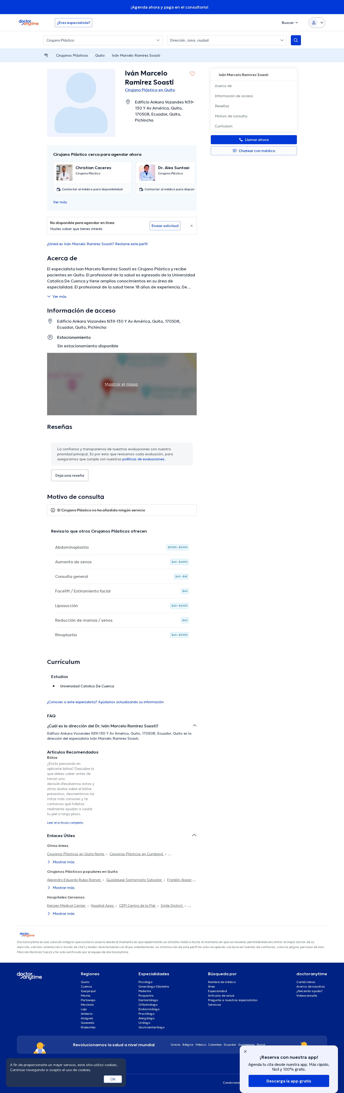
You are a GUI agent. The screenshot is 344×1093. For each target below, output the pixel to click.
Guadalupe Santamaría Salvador (134, 880)
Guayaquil (88, 991)
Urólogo (144, 1023)
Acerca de (223, 86)
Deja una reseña (69, 475)
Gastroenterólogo (151, 1027)
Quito (100, 55)
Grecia (176, 1044)
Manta (86, 995)
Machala (87, 1004)
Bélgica (188, 1044)
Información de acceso (234, 96)
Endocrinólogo (149, 1009)
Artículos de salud (221, 995)
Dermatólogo (148, 1000)
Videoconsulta (306, 995)
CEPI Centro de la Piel (137, 905)
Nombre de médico (222, 982)
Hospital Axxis (103, 905)
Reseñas (222, 106)
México (201, 1044)
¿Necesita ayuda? (309, 991)
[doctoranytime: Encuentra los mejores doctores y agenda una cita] (46, 55)
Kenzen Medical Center (66, 905)
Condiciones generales (239, 1082)
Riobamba (88, 1027)
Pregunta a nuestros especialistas (233, 1000)
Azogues (87, 1018)
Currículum (223, 126)
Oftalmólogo (148, 1004)
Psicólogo (145, 982)
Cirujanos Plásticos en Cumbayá (137, 854)
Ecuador (230, 1044)
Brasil (261, 1044)
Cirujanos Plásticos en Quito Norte (76, 854)
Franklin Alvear (179, 880)
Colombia (215, 1044)
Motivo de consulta (231, 116)
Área (211, 986)
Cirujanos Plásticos (72, 55)
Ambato (86, 1013)
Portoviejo (88, 1000)
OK (113, 1079)
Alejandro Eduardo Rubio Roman (74, 880)
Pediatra (145, 991)
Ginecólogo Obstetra (154, 986)
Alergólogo (146, 1018)
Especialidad (217, 991)
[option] (70, 789)
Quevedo (87, 1023)
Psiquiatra (146, 995)
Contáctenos (305, 982)
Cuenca (86, 986)
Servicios (214, 1004)
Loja (84, 1009)
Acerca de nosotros (310, 986)
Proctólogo (146, 1013)
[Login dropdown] (316, 22)
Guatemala (246, 1044)
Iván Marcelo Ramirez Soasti (136, 55)
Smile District (172, 905)
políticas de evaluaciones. (143, 459)
